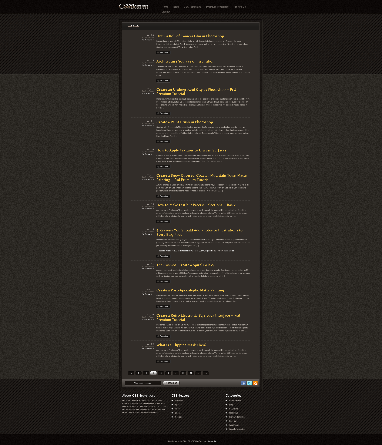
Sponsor (178, 405)
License (166, 11)
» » (206, 373)
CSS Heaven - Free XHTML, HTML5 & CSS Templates (133, 6)
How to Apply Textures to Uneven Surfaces (191, 150)
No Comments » (148, 40)
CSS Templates (192, 7)
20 (191, 373)
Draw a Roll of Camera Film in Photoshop (190, 36)
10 (183, 373)
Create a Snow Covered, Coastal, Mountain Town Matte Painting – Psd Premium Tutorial (201, 177)
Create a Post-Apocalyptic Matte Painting (190, 290)
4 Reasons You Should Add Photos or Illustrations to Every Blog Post (184, 251)
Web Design (234, 425)
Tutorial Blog (229, 251)
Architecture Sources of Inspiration (185, 61)
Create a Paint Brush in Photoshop (184, 122)
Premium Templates (217, 7)
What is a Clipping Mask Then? (181, 345)
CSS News (233, 409)
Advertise (179, 401)
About (177, 409)
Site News (233, 421)
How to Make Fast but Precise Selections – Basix (195, 205)
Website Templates (237, 429)
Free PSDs (240, 7)
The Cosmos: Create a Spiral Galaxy (185, 265)
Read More (164, 52)
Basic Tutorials (235, 401)
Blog (176, 7)
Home (165, 7)
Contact (178, 417)
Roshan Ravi (212, 441)
